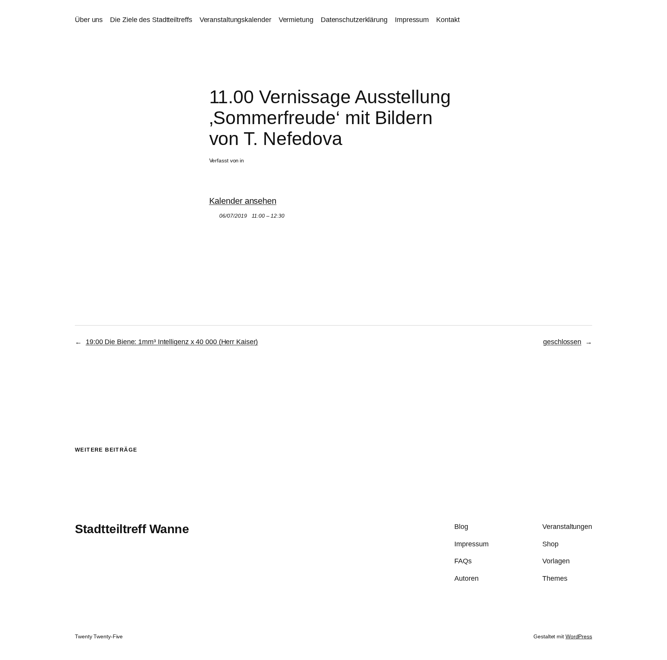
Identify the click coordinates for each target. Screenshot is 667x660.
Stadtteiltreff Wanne (132, 529)
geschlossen (562, 342)
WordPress (578, 636)
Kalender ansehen (242, 201)
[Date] (213, 214)
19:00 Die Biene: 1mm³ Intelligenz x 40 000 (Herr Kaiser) (172, 342)
